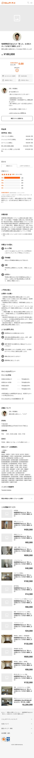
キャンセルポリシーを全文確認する (11, 398)
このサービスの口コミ (25, 165)
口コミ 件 (12, 64)
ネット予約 (8, 248)
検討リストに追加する (17, 118)
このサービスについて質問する (17, 113)
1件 (22, 178)
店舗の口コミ (9, 165)
